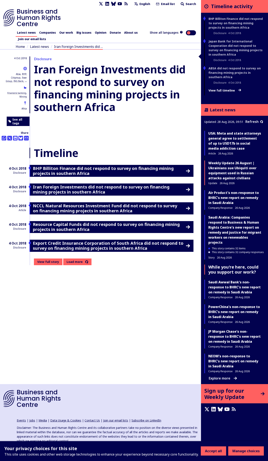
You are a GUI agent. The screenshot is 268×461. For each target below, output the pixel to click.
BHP (24, 74)
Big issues (83, 32)
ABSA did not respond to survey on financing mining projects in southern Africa (235, 72)
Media (43, 420)
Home (20, 46)
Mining (23, 96)
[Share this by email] (26, 138)
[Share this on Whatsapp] (4, 138)
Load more (75, 262)
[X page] (100, 4)
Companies (47, 32)
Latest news (26, 32)
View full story (48, 262)
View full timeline (222, 90)
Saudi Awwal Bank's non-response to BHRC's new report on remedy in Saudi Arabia (234, 287)
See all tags (17, 121)
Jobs (32, 420)
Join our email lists (32, 39)
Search (190, 4)
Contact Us (92, 420)
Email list (167, 4)
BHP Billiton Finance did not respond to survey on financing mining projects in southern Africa (236, 23)
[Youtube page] (119, 4)
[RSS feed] (126, 4)
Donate (115, 32)
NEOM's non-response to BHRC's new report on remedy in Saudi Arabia (233, 361)
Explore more (219, 378)
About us (131, 32)
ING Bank (18, 81)
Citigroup (16, 77)
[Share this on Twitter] (9, 138)
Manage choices (246, 451)
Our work (66, 32)
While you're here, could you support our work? (233, 269)
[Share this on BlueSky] (20, 138)
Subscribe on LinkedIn (146, 420)
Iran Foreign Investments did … (78, 46)
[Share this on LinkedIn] (15, 138)
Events (21, 420)
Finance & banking (16, 93)
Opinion (100, 32)
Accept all (213, 451)
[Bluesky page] (113, 4)
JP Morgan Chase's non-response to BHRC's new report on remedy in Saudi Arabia (234, 336)
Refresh (252, 121)
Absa (18, 74)
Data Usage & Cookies (65, 420)
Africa (24, 108)
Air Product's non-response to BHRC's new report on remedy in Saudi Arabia (233, 197)
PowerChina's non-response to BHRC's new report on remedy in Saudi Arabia (234, 311)
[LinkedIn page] (107, 4)
